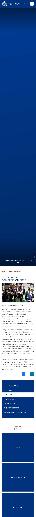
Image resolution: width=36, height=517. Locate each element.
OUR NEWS (6, 273)
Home (4, 271)
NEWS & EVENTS (15, 271)
